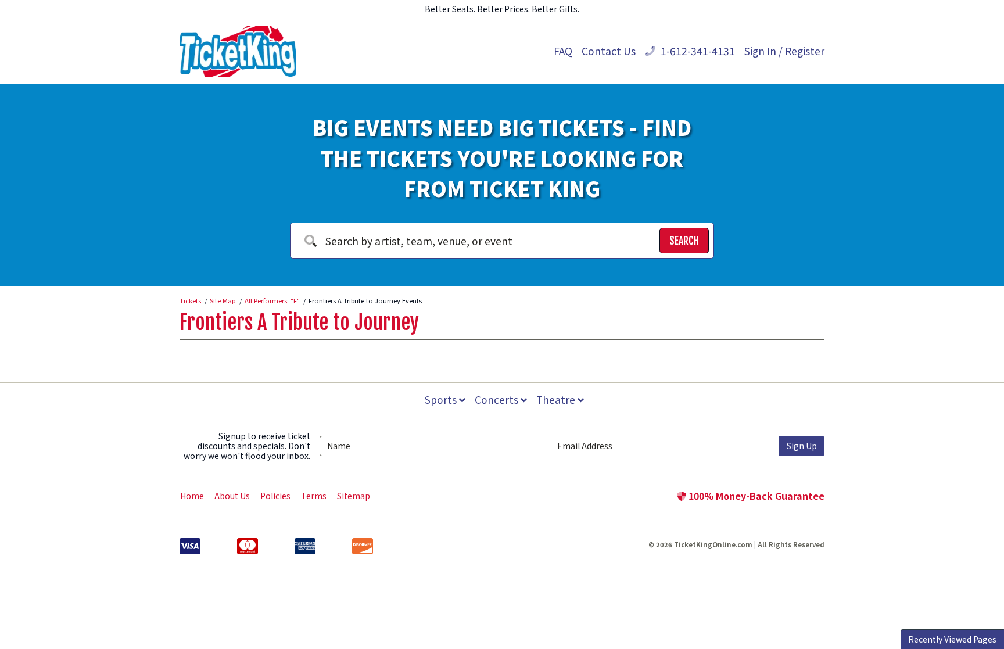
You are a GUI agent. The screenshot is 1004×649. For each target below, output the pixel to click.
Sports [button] (442, 399)
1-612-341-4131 (696, 51)
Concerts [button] (498, 399)
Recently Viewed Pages (952, 639)
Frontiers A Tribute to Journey (299, 322)
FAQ (563, 51)
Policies (275, 495)
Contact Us (609, 51)
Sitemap (353, 495)
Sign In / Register (784, 51)
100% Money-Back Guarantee (755, 496)
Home (192, 495)
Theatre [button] (557, 399)
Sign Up (802, 445)
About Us (232, 495)
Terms (314, 495)
